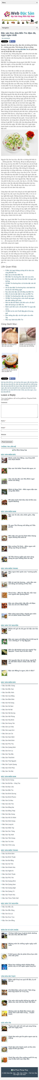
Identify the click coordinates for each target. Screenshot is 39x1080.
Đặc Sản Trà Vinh (8, 841)
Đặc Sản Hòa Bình (8, 720)
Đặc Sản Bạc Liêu (8, 787)
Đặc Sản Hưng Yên (8, 723)
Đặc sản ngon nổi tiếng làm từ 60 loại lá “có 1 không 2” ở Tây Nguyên (23, 639)
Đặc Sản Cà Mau (7, 800)
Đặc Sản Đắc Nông (8, 910)
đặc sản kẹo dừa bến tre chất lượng (26, 384)
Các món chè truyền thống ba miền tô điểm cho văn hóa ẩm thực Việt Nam (22, 1001)
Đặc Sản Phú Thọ (8, 744)
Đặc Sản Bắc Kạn (8, 689)
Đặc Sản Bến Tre (7, 790)
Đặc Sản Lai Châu (8, 727)
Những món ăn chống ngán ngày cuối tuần (22, 944)
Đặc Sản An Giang (8, 780)
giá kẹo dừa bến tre (27, 388)
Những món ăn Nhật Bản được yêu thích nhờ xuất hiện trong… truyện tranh (21, 1012)
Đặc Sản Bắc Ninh (8, 692)
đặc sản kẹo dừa (32, 382)
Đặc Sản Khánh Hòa (8, 867)
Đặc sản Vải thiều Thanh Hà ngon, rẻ (22, 468)
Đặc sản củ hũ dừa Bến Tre (14, 275)
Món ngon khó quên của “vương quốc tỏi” (22, 572)
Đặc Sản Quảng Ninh (9, 747)
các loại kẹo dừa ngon (20, 382)
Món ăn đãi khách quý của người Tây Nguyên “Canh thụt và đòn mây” (22, 650)
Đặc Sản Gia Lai (7, 913)
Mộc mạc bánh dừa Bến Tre (14, 319)
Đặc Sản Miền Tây (8, 828)
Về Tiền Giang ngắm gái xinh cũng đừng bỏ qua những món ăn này (21, 557)
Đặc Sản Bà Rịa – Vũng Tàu (11, 783)
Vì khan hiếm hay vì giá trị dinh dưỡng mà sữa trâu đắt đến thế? (22, 933)
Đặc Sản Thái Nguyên (9, 761)
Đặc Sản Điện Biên (8, 699)
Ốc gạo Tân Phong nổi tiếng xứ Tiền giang (21, 526)
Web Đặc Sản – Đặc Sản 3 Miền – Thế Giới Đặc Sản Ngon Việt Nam (22, 1073)
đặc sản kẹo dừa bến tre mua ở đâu (11, 386)
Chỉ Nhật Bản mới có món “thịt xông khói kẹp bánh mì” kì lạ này (21, 990)
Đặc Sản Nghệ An (8, 871)
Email (3, 427)
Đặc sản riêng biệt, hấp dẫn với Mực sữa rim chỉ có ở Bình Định (21, 604)
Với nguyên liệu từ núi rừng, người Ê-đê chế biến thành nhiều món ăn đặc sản (22, 661)
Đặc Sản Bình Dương (9, 793)
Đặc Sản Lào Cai (7, 733)
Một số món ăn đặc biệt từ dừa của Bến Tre (19, 294)
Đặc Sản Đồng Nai (8, 807)
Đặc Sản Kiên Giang (8, 821)
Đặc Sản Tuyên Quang (9, 764)
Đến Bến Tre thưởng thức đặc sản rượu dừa (19, 277)
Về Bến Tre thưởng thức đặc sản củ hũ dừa (19, 296)
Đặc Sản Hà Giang (8, 703)
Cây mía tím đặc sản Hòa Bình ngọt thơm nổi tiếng (21, 479)
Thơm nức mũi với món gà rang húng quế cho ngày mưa (22, 1026)
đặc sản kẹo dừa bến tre (8, 384)
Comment (4, 402)
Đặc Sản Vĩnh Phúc (8, 768)
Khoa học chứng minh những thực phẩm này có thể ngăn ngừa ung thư (22, 965)
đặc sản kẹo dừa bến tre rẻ (13, 388)
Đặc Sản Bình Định (8, 853)
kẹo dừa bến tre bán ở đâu (16, 390)
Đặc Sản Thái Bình (8, 757)
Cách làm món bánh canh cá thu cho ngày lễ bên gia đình (22, 1047)
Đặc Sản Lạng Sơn (8, 730)
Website (3, 434)
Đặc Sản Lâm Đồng (8, 920)
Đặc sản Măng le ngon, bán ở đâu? (21, 670)
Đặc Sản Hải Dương (8, 713)
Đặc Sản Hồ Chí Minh (9, 817)
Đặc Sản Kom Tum (8, 917)
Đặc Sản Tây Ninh (8, 834)
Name (3, 421)
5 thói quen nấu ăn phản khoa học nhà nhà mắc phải (22, 954)
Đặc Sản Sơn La (7, 750)
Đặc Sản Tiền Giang (8, 838)
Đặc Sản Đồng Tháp (8, 811)
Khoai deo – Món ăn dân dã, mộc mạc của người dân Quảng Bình (22, 593)
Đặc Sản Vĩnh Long (8, 845)
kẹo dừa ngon (29, 390)
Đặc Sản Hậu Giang (8, 814)
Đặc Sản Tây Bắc (8, 754)
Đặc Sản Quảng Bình (9, 881)
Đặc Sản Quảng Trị (8, 891)
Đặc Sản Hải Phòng (8, 716)
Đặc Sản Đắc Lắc (7, 907)
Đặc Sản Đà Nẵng (8, 860)
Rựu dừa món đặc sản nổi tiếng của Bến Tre (19, 292)
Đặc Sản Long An (7, 824)
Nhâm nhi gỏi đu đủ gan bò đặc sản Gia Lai (23, 629)
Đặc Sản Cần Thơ (8, 804)
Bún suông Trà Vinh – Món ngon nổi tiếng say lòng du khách (21, 547)
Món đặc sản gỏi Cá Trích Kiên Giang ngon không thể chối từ (22, 536)
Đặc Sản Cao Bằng (8, 696)
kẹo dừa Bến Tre (22, 49)
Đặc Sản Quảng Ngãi (9, 888)
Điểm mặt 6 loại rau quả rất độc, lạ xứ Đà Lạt (22, 980)
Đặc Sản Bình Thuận (8, 857)
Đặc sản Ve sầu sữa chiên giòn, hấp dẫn (21, 515)
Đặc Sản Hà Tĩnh (7, 864)
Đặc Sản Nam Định (8, 737)
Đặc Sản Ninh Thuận (8, 874)
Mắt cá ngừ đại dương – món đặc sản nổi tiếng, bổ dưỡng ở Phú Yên (22, 583)
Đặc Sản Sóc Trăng (8, 831)
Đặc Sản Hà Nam (7, 706)
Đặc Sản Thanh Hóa (8, 895)
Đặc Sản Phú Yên (8, 877)
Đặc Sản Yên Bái (7, 771)
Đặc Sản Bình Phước (9, 797)
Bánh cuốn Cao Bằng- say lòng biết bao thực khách (21, 458)
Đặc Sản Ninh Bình (8, 740)
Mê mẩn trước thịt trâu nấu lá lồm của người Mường (22, 500)
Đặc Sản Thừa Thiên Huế (10, 898)
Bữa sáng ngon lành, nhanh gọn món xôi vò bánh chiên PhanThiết (22, 614)
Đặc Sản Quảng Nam (9, 884)
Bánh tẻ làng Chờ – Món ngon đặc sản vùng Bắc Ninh (22, 490)
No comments (6, 38)
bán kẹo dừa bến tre (7, 382)
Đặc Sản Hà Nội (7, 709)
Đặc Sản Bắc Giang (8, 685)
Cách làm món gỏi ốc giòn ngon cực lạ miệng (22, 1037)
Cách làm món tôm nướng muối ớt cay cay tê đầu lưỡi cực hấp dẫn (22, 1058)
